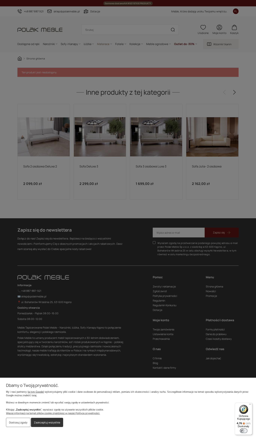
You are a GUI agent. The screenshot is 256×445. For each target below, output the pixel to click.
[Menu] (250, 405)
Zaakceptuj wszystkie (47, 422)
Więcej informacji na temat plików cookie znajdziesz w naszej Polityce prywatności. (53, 413)
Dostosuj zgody (18, 422)
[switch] (243, 430)
